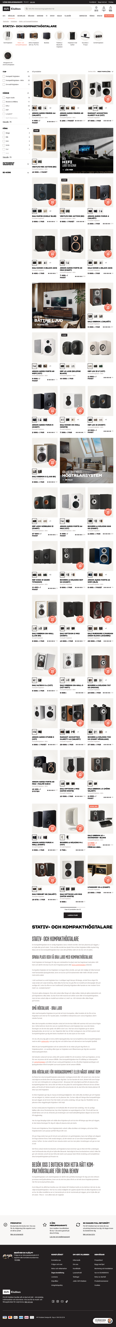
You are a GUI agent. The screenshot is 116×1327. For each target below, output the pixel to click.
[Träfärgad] (34, 108)
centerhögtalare (39, 1062)
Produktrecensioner (101, 1281)
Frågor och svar (56, 1264)
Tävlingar (76, 1277)
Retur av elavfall (100, 1277)
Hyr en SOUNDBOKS (101, 1273)
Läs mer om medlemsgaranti (60, 1237)
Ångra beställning (57, 1273)
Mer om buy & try (89, 1234)
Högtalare (14, 21)
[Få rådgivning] (110, 1321)
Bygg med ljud (102, 2)
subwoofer (45, 1041)
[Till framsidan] (12, 8)
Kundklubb (76, 1268)
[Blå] (34, 211)
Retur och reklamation (59, 1268)
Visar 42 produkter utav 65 (73, 909)
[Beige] (45, 211)
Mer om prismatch (16, 1234)
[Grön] (100, 366)
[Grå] (95, 366)
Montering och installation (103, 1268)
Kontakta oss (56, 1260)
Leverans (54, 1277)
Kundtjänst (92, 2)
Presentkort (98, 1260)
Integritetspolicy (57, 1285)
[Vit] (45, 108)
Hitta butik (76, 1260)
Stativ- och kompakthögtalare (28, 21)
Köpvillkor (54, 1281)
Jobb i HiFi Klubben (79, 1281)
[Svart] (39, 108)
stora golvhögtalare (79, 965)
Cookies (97, 1285)
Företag (111, 2)
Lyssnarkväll (77, 1273)
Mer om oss (29, 1302)
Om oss (75, 1264)
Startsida (6, 21)
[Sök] (26, 8)
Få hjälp (17, 1260)
